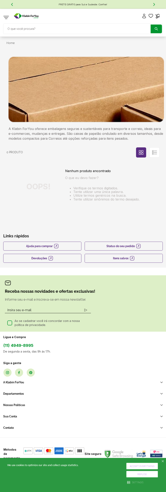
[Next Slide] (154, 4)
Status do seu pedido (120, 246)
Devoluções (39, 258)
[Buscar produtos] (156, 29)
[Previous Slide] (12, 4)
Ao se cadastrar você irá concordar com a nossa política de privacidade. (47, 323)
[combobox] (83, 28)
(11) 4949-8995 (18, 345)
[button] (135, 482)
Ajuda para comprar (39, 246)
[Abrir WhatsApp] (156, 482)
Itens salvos (121, 258)
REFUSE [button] (142, 474)
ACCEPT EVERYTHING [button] (142, 466)
